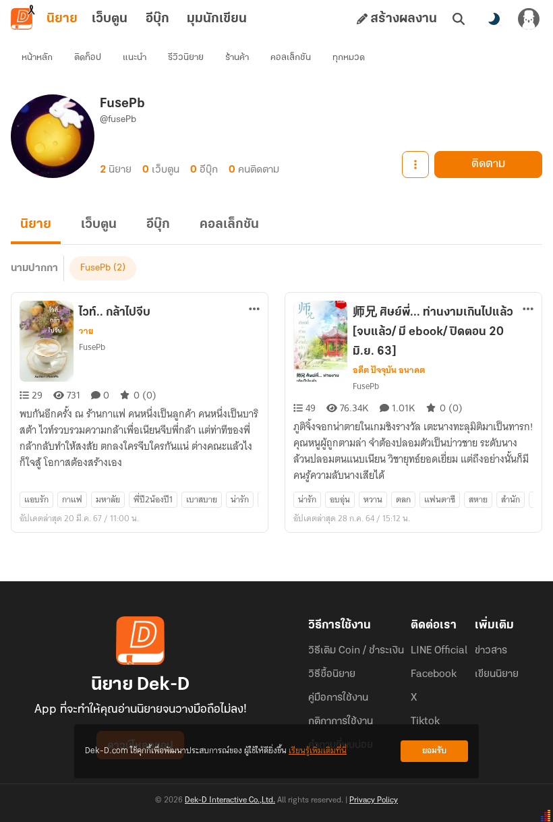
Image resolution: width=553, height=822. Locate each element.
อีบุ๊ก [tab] (157, 19)
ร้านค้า (237, 58)
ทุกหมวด (348, 58)
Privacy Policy (373, 800)
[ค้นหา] (458, 18)
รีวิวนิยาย (186, 58)
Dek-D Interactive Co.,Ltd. (230, 800)
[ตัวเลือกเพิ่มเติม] (415, 164)
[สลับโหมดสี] (493, 18)
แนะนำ (134, 58)
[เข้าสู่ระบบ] (528, 18)
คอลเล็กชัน (290, 58)
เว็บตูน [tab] (109, 19)
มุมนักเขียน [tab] (217, 19)
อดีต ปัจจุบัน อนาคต (389, 370)
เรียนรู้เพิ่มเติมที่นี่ (318, 751)
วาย (86, 331)
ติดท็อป (87, 58)
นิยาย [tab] (62, 19)
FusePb (95, 268)
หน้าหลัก (37, 58)
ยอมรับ (434, 751)
